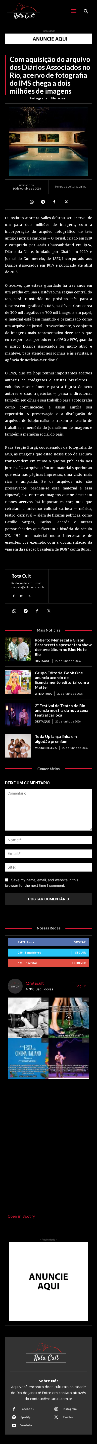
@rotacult (35, 983)
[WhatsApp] (31, 202)
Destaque (42, 660)
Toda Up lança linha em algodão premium (56, 738)
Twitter (68, 1417)
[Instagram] (21, 595)
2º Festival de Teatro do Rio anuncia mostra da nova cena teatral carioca (61, 710)
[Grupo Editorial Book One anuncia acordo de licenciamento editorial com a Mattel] (18, 682)
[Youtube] (14, 1426)
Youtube (26, 1425)
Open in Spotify (21, 1216)
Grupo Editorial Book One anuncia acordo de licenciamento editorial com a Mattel (62, 679)
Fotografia (39, 98)
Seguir (80, 952)
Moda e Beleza (46, 747)
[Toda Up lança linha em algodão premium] (18, 746)
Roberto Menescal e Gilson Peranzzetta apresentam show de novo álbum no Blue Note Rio (63, 647)
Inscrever (78, 963)
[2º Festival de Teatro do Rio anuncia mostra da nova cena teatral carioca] (18, 715)
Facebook (27, 1409)
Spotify (25, 1417)
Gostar (80, 942)
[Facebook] (54, 202)
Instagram (70, 1409)
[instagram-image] (28, 1018)
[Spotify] (14, 1417)
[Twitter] (66, 202)
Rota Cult (21, 576)
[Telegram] (43, 202)
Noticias (58, 98)
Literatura (43, 693)
